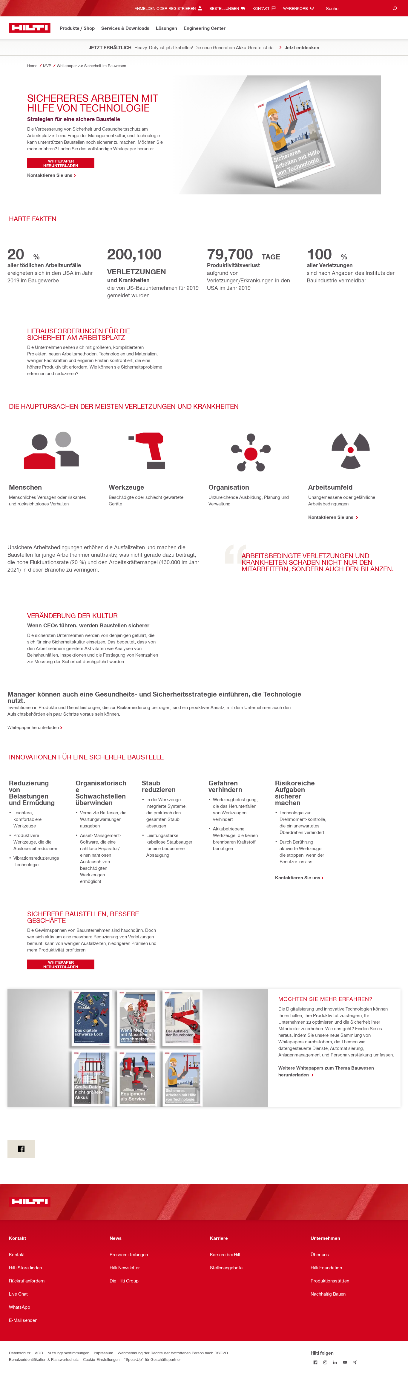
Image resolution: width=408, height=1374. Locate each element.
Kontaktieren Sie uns (331, 517)
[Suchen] (395, 8)
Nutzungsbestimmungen (68, 1352)
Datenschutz (19, 1352)
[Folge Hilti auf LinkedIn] (335, 1362)
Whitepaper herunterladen (33, 727)
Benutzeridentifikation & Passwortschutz (44, 1359)
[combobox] (360, 8)
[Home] (29, 28)
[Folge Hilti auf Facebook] (315, 1362)
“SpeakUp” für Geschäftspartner (152, 1359)
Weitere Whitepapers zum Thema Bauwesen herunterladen (326, 1071)
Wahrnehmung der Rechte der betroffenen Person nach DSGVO (173, 1352)
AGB (39, 1352)
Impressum (103, 1352)
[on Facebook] (21, 1149)
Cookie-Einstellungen (101, 1359)
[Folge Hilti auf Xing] (355, 1362)
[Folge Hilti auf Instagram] (325, 1362)
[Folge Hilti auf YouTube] (345, 1362)
